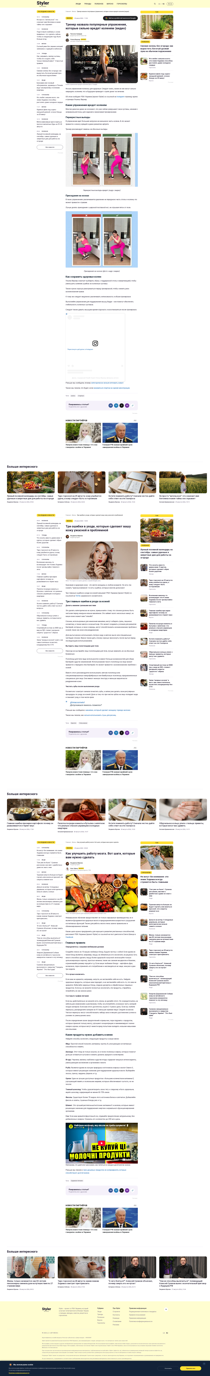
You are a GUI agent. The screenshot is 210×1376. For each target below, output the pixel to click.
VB (127, 405)
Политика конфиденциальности (140, 1321)
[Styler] (43, 4)
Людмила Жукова (12, 502)
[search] (155, 4)
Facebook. (70, 937)
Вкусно (110, 4)
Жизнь (74, 11)
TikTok (77, 596)
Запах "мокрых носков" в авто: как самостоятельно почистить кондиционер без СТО (50, 642)
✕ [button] (204, 1363)
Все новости (50, 147)
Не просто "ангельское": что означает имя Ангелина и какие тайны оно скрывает (49, 22)
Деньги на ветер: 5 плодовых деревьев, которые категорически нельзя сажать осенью (50, 889)
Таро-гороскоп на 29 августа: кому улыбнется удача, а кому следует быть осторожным (79, 497)
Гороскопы (122, 4)
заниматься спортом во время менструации (112, 388)
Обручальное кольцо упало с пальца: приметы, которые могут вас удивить (49, 618)
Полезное (99, 4)
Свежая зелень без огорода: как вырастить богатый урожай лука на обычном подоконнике (49, 73)
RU (163, 4)
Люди (78, 4)
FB (111, 405)
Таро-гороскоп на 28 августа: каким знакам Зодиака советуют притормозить (49, 916)
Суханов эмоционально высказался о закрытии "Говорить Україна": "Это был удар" (50, 967)
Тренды (87, 4)
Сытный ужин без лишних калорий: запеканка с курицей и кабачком (50, 47)
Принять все (190, 1368)
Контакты (116, 1315)
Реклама (116, 1325)
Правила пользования (137, 1315)
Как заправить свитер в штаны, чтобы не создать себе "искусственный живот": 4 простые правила (50, 59)
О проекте (116, 1311)
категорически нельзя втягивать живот (107, 383)
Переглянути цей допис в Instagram (80, 349)
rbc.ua (170, 4)
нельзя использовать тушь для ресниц (100, 715)
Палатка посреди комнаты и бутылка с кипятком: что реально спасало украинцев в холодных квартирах (49, 592)
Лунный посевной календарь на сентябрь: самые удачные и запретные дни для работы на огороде (49, 137)
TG (116, 405)
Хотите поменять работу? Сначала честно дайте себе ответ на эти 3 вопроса (131, 497)
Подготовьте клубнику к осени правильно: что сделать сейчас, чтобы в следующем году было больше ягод (49, 35)
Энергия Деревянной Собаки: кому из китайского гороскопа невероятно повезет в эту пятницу (50, 955)
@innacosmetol (77, 702)
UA (159, 4)
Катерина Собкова (64, 502)
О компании (117, 1321)
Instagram (120, 97)
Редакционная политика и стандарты (142, 1311)
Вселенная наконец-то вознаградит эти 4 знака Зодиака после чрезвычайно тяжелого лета (49, 565)
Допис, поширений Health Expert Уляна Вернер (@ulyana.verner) (95, 378)
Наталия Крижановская (166, 502)
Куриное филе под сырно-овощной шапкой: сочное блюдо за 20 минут (49, 112)
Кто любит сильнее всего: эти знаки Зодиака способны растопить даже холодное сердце (50, 99)
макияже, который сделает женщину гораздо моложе (108, 710)
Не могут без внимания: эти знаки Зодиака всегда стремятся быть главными (49, 852)
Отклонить (168, 1368)
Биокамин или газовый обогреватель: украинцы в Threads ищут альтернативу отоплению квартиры (50, 86)
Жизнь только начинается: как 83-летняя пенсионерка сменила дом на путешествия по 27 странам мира (50, 902)
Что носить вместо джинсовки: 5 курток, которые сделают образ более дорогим (49, 540)
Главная (68, 11)
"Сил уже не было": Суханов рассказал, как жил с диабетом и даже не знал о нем (49, 865)
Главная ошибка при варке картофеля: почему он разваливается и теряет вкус (47, 579)
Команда (116, 1318)
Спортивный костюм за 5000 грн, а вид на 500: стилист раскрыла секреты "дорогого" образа (50, 630)
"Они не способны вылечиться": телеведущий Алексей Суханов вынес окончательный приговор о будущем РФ (49, 941)
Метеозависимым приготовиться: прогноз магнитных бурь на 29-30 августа (49, 124)
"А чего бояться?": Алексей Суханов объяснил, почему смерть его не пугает (50, 928)
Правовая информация (137, 1318)
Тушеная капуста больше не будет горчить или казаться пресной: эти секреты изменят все (50, 877)
